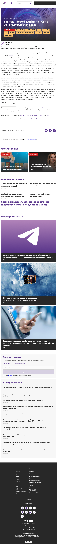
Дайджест (8, 363)
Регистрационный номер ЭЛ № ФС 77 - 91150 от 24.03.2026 (28, 528)
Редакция (31, 471)
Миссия (31, 469)
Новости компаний (20, 494)
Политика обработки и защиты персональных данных (35, 484)
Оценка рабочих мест (34, 476)
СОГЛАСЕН (29, 541)
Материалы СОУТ (33, 493)
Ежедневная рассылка (19, 363)
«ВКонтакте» (23, 115)
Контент (18, 476)
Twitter (48, 115)
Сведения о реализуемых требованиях (32, 489)
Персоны (18, 471)
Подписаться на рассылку (28, 372)
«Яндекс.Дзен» (35, 119)
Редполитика (32, 474)
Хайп (17, 486)
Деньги (17, 474)
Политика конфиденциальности (34, 479)
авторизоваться (31, 139)
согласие (10, 375)
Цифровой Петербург (21, 489)
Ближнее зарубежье (21, 491)
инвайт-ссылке (43, 108)
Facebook (30, 115)
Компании (18, 469)
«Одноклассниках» (39, 115)
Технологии (19, 484)
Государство (19, 479)
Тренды (18, 481)
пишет (11, 55)
